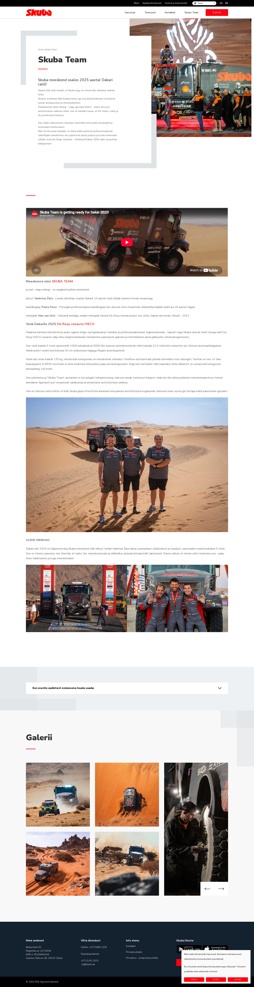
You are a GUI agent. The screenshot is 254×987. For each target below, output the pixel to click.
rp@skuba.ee (88, 964)
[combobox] (206, 3)
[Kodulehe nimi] (39, 12)
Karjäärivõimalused (152, 3)
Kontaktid (170, 12)
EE (226, 3)
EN (221, 3)
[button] (207, 889)
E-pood (217, 12)
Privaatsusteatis (134, 952)
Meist (136, 3)
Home (41, 49)
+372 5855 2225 (98, 947)
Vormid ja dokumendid (176, 3)
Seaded (238, 980)
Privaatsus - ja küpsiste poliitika (142, 958)
